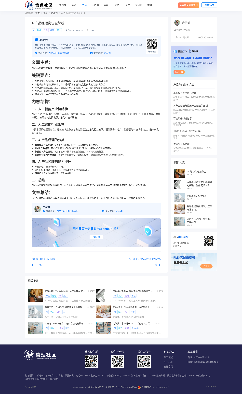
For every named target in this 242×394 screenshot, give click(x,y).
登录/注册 (209, 5)
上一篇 (38, 265)
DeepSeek (136, 328)
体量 (132, 311)
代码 (127, 295)
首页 (37, 13)
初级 (67, 328)
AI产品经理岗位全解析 (59, 52)
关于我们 (168, 357)
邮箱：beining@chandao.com (203, 361)
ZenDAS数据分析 (156, 375)
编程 (133, 295)
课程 (73, 5)
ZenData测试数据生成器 (134, 375)
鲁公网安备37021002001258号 (155, 387)
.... (64, 311)
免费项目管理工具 (188, 5)
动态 (128, 5)
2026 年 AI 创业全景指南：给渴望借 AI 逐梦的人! (133, 307)
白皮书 (95, 5)
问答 (117, 5)
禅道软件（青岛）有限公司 (101, 387)
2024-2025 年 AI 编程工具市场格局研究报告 (133, 290)
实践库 (62, 5)
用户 (65, 295)
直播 (106, 5)
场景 (52, 311)
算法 (59, 30)
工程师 (60, 328)
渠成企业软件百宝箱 (177, 375)
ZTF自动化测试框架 (111, 375)
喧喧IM (79, 375)
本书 (120, 328)
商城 (149, 5)
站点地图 (31, 387)
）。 (126, 311)
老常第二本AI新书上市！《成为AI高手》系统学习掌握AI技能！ (133, 323)
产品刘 (54, 13)
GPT (59, 311)
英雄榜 (138, 5)
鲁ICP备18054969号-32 (126, 387)
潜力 (120, 311)
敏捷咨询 (54, 378)
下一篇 (154, 265)
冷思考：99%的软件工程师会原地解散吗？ (65, 323)
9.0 (211, 386)
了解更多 (96, 237)
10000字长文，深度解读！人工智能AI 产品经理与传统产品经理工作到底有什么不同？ (65, 290)
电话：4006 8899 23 (198, 357)
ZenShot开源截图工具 (199, 375)
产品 (46, 30)
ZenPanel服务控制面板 (36, 378)
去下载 (206, 266)
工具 (120, 295)
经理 (52, 30)
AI (33, 30)
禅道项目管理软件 (45, 375)
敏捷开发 (69, 375)
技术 (39, 30)
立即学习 (168, 366)
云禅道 (59, 375)
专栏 (84, 5)
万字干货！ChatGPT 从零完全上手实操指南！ (65, 307)
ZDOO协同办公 (92, 375)
